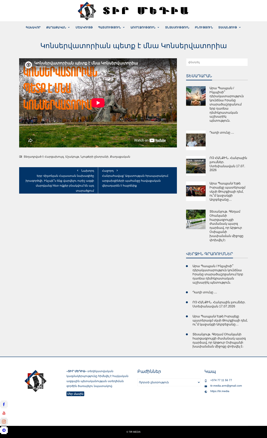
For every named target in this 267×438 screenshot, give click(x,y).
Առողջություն (143, 27)
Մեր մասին (75, 393)
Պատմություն (109, 27)
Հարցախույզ (54, 156)
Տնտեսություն (177, 27)
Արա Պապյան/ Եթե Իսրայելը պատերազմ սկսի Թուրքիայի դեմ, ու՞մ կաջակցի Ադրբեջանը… (227, 191)
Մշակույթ (84, 27)
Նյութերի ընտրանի (94, 156)
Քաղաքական (56, 27)
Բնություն (204, 27)
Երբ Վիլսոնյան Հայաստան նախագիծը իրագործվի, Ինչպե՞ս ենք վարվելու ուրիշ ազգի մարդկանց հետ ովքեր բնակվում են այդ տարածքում (60, 180)
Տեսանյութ (227, 27)
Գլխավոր (33, 27)
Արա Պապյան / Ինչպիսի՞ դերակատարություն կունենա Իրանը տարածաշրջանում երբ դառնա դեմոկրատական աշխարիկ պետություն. (227, 104)
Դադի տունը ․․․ (222, 132)
